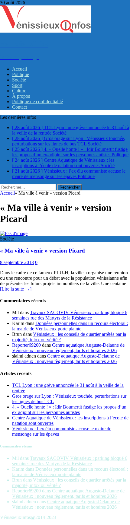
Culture (19, 90)
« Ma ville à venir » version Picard (42, 250)
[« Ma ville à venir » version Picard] (14, 233)
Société (19, 79)
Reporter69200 (26, 345)
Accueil (19, 69)
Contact (19, 107)
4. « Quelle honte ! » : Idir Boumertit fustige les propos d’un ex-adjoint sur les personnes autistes (69, 409)
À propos (21, 96)
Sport (17, 85)
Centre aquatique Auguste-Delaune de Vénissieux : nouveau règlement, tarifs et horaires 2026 (68, 347)
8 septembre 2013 (17, 262)
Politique (20, 74)
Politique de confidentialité (37, 101)
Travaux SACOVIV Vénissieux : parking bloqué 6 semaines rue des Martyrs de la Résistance (69, 315)
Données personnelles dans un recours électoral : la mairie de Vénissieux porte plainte (70, 326)
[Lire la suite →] (15, 288)
